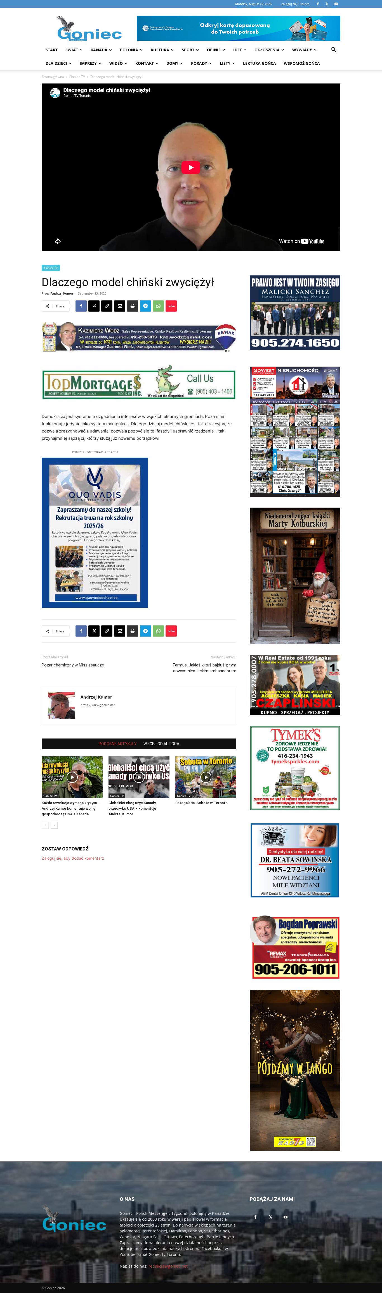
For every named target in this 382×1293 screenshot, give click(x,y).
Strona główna (53, 76)
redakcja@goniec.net (168, 1266)
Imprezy (88, 63)
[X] (94, 306)
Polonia (129, 49)
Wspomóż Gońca (302, 63)
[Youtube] (285, 1217)
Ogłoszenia (267, 49)
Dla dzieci (56, 63)
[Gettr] (171, 306)
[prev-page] (45, 825)
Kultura (160, 49)
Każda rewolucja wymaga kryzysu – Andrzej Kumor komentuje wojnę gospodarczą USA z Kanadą (71, 808)
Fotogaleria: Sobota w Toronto (201, 803)
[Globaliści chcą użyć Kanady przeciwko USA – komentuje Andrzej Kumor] (139, 777)
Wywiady (302, 49)
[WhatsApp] (158, 306)
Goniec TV (77, 76)
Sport (188, 49)
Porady (199, 63)
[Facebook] (81, 306)
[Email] (119, 306)
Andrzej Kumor (62, 293)
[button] (333, 50)
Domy (172, 63)
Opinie (214, 49)
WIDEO (116, 63)
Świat (71, 49)
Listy (225, 63)
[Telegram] (145, 306)
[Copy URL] (106, 306)
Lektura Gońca (259, 63)
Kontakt (144, 63)
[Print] (132, 306)
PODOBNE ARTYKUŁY (118, 744)
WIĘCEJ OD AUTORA (161, 744)
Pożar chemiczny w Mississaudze (73, 665)
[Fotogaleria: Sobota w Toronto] (205, 777)
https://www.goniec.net (98, 705)
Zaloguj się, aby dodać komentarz (73, 858)
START (52, 49)
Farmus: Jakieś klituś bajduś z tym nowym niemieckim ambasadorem (204, 668)
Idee (237, 49)
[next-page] (54, 825)
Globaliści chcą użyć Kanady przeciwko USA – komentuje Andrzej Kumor (132, 808)
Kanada (99, 49)
